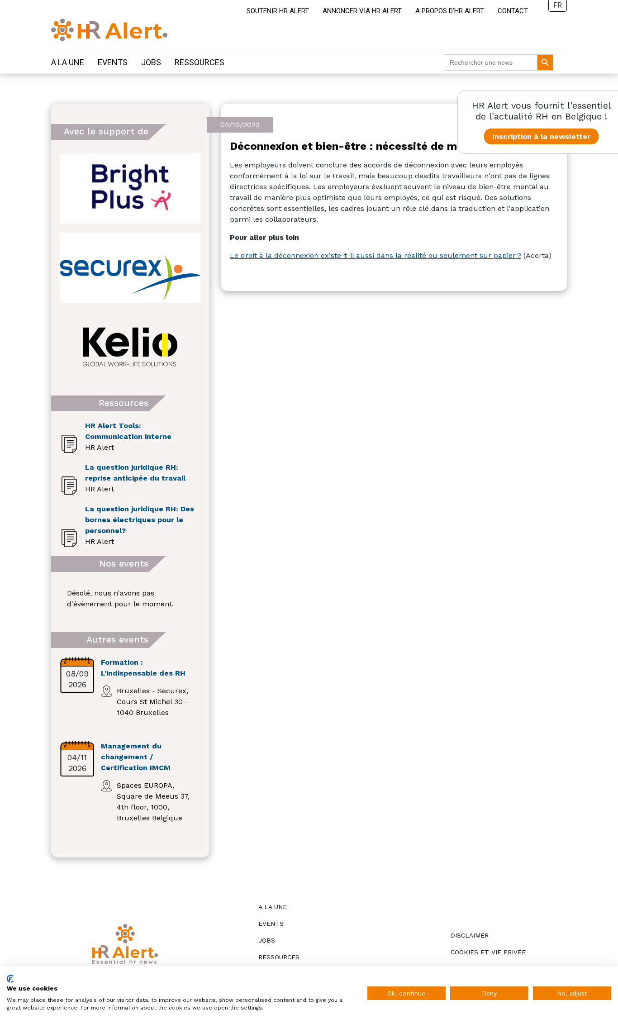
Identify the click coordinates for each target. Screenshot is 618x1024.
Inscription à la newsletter (541, 136)
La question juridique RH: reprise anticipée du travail (135, 472)
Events (113, 62)
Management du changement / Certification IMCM (136, 757)
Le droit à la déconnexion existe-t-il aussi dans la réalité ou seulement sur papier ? (375, 255)
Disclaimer (470, 935)
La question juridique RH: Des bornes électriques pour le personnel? (139, 520)
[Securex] (130, 268)
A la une (67, 62)
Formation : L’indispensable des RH (143, 667)
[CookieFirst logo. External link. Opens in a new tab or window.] (10, 979)
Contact (513, 11)
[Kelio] (130, 347)
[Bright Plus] (130, 188)
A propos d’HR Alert (449, 11)
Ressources (199, 62)
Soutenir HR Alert (278, 11)
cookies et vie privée (488, 952)
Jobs (151, 62)
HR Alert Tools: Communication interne (128, 431)
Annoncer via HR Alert (362, 11)
